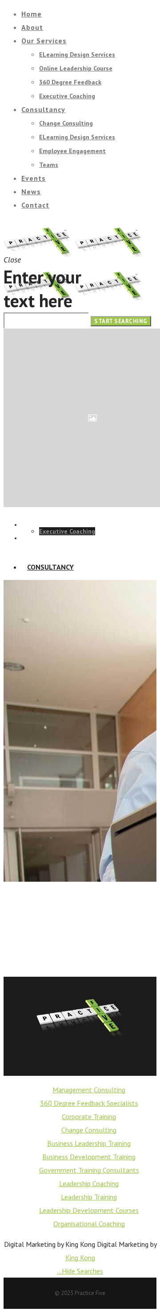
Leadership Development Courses (89, 1210)
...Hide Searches (80, 1270)
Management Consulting (88, 1089)
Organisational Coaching (89, 1223)
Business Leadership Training (89, 1143)
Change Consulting (88, 1129)
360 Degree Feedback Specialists (89, 1103)
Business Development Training (89, 1156)
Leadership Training (89, 1196)
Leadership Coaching (89, 1183)
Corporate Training (89, 1116)
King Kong (80, 1257)
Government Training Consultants (89, 1170)
